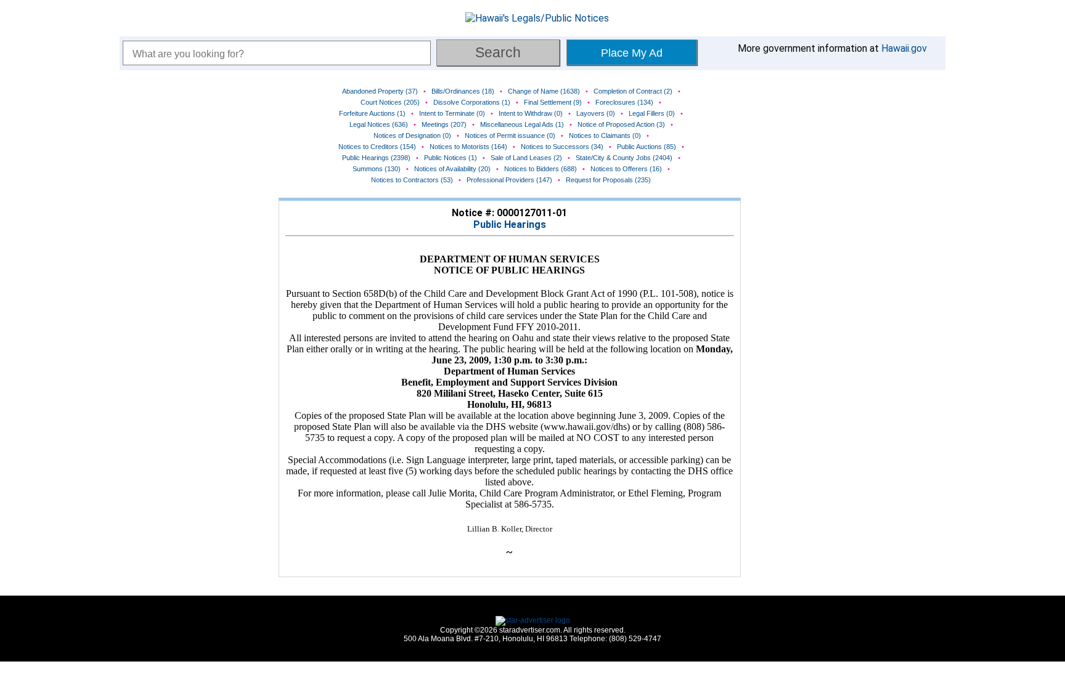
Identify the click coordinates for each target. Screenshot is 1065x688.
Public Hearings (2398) (376, 157)
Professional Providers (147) (509, 180)
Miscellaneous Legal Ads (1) (522, 124)
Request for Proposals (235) (608, 180)
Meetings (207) (444, 124)
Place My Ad (632, 53)
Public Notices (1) (450, 157)
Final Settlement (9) (553, 102)
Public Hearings (509, 224)
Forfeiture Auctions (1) (372, 113)
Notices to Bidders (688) (540, 168)
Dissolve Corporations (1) (471, 102)
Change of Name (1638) (544, 91)
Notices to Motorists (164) (468, 146)
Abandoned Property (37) (380, 91)
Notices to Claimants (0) (605, 135)
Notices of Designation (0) (412, 135)
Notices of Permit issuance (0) (510, 135)
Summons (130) (377, 168)
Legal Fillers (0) (652, 113)
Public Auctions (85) (646, 146)
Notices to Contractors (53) (412, 180)
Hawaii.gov (904, 48)
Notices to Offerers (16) (626, 168)
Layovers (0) (595, 113)
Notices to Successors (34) (562, 146)
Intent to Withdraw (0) (531, 113)
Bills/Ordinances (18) (462, 91)
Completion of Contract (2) (633, 91)
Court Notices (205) (390, 102)
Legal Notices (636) (378, 124)
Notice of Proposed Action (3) (621, 124)
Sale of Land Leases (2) (526, 157)
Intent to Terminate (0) (452, 113)
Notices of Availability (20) (452, 168)
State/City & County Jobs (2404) (624, 157)
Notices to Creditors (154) (377, 146)
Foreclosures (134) (624, 102)
